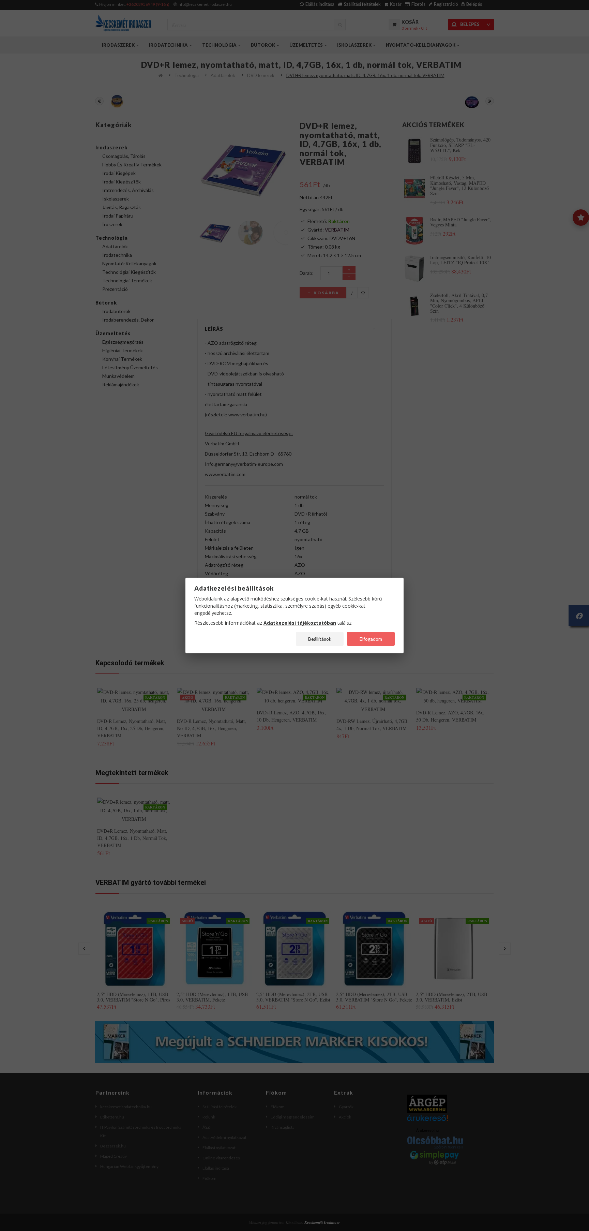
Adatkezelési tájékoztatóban (299, 623)
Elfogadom (371, 639)
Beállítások (319, 639)
